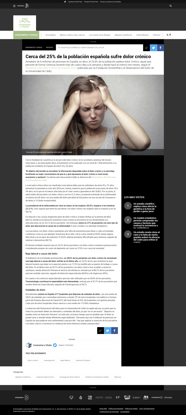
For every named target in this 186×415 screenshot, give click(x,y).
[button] (41, 34)
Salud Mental (142, 35)
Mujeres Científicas (23, 377)
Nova (99, 398)
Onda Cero (127, 398)
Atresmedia (22, 397)
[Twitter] (153, 47)
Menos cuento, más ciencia (72, 35)
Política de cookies (131, 409)
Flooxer (168, 398)
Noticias (49, 47)
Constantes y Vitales (33, 47)
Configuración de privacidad (109, 412)
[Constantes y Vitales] (24, 23)
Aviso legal (103, 409)
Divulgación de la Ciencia (70, 377)
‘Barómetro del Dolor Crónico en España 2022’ (51, 68)
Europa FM (136, 398)
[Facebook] (160, 47)
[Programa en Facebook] (170, 35)
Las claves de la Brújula (99, 35)
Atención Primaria (83, 360)
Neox (90, 398)
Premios (156, 35)
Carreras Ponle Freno (75, 2)
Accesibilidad (124, 412)
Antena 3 (71, 398)
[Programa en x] (168, 35)
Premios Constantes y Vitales (97, 377)
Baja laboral (65, 360)
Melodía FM (146, 398)
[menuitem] (50, 34)
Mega (108, 398)
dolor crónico (33, 360)
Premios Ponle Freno (91, 2)
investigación (49, 360)
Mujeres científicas (123, 35)
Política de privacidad (115, 409)
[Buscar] (171, 5)
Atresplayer (157, 398)
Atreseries (118, 398)
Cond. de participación (146, 409)
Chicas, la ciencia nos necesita (110, 2)
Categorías (18, 372)
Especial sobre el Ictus (45, 377)
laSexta (81, 398)
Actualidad (50, 35)
